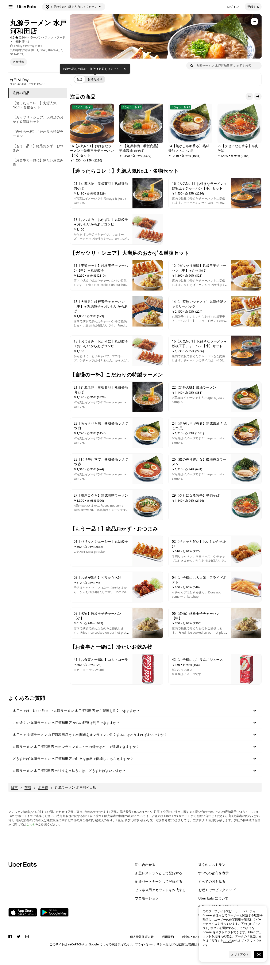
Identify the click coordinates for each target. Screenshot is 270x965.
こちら (30, 824)
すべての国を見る (211, 881)
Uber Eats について (213, 898)
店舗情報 (18, 62)
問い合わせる (145, 864)
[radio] (79, 79)
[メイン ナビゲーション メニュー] (10, 7)
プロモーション (147, 898)
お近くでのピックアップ (216, 890)
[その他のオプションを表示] (254, 21)
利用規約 (168, 937)
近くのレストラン (211, 864)
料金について (191, 937)
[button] (135, 711)
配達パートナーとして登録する (158, 881)
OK (258, 954)
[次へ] (258, 96)
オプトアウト (240, 954)
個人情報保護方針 (142, 937)
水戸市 (43, 787)
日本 (14, 787)
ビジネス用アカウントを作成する (160, 890)
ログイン (233, 7)
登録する (253, 7)
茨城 (27, 787)
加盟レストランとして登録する (158, 873)
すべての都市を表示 (213, 873)
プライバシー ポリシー (150, 944)
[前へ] (249, 96)
